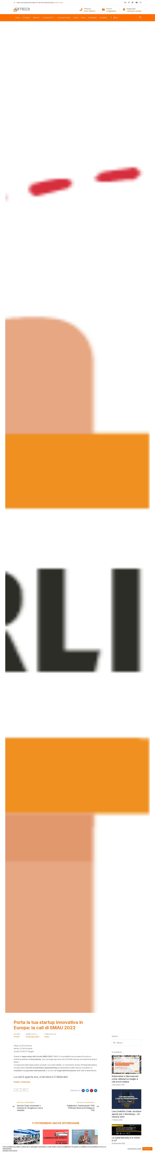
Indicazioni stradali (134, 11)
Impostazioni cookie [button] (134, 1149)
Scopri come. (58, 2)
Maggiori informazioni (10, 1150)
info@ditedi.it (111, 11)
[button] (140, 17)
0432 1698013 (89, 11)
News (46, 1037)
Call (17, 1089)
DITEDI (17, 1037)
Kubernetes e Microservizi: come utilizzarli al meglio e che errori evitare (125, 1079)
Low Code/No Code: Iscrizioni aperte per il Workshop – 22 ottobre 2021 (126, 1114)
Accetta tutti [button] (147, 1149)
